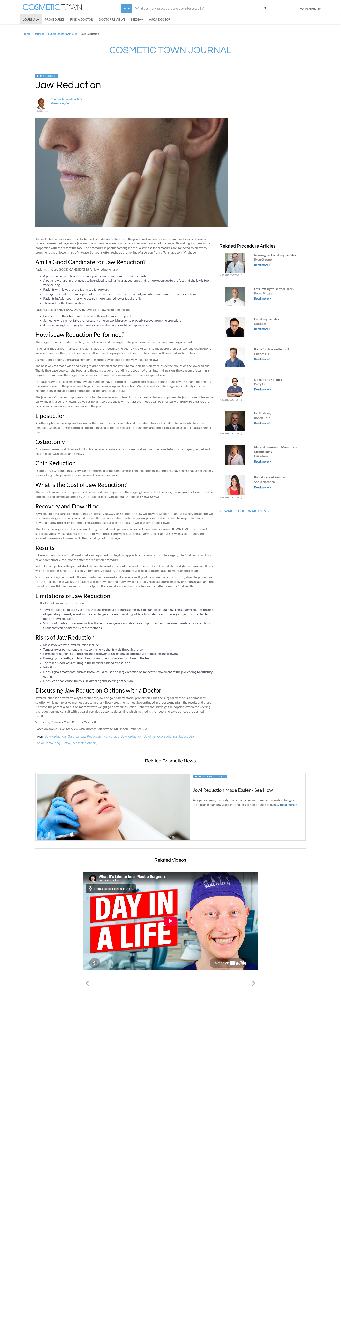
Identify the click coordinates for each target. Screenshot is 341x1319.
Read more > (262, 265)
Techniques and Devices (210, 776)
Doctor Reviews (112, 19)
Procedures (54, 19)
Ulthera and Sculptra (268, 379)
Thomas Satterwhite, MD (66, 99)
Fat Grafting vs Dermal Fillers (274, 289)
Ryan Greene (263, 259)
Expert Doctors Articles (62, 33)
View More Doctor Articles (242, 511)
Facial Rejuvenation (267, 319)
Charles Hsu (262, 354)
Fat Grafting (262, 413)
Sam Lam (260, 323)
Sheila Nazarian (264, 482)
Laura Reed (261, 456)
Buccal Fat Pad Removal (270, 477)
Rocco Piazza (263, 293)
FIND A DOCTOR (81, 19)
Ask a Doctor (159, 19)
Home (26, 33)
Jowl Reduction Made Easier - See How (233, 790)
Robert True (262, 417)
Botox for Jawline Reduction (273, 349)
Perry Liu (260, 384)
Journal (30, 19)
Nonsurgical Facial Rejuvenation (276, 255)
